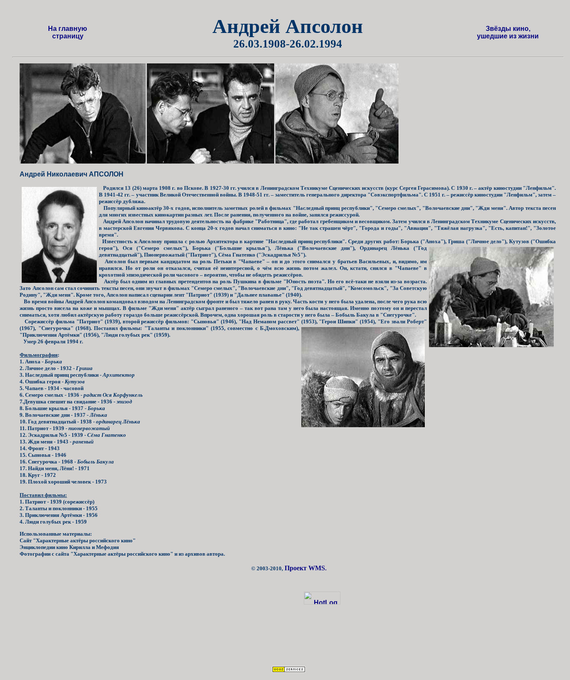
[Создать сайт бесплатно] (288, 670)
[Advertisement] (297, 641)
